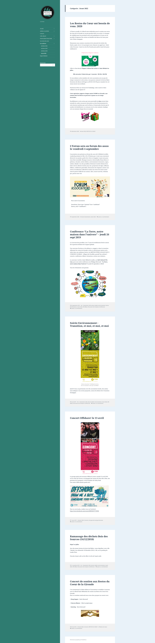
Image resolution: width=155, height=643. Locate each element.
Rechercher (43, 63)
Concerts (42, 33)
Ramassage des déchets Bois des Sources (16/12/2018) (89, 538)
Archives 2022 (44, 46)
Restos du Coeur (103, 627)
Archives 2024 (44, 51)
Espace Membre (43, 56)
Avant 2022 (43, 53)
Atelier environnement (100, 305)
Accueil (41, 28)
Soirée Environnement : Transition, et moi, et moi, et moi (89, 324)
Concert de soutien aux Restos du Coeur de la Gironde (89, 583)
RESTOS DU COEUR (91, 131)
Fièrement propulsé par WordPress (78, 639)
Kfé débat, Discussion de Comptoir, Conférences (94, 307)
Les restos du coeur (44, 41)
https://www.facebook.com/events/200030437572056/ (84, 511)
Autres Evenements (85, 216)
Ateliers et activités (44, 31)
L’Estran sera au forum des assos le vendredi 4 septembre (89, 147)
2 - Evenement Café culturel (88, 305)
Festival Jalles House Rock (46, 38)
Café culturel (43, 36)
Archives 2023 (44, 48)
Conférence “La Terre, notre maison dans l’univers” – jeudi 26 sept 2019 (89, 234)
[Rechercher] (53, 65)
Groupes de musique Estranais (96, 520)
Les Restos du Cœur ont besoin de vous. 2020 (90, 25)
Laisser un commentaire (103, 216)
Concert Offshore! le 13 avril (87, 418)
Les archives (43, 43)
